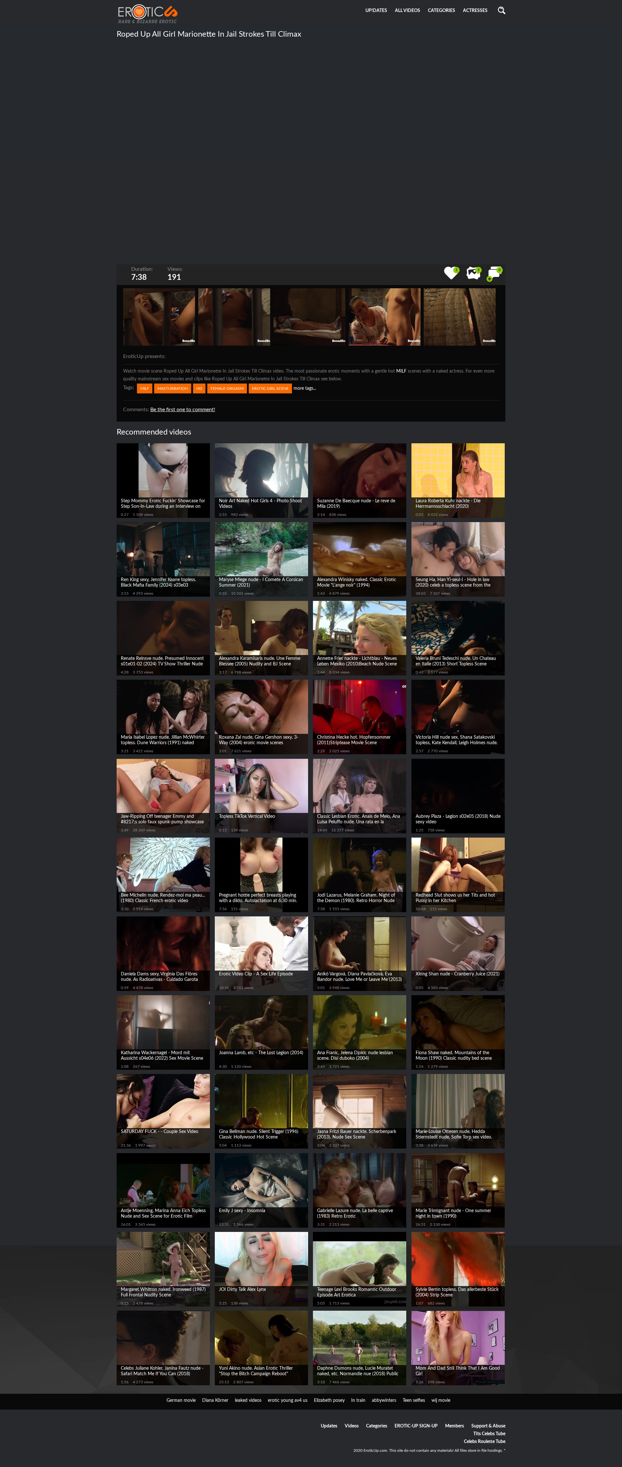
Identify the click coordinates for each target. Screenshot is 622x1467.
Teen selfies (414, 1400)
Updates (329, 1426)
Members (454, 1426)
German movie (181, 1400)
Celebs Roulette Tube (484, 1441)
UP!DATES (376, 10)
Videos (352, 1426)
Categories (376, 1426)
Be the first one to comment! (182, 409)
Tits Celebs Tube (489, 1434)
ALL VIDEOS (407, 10)
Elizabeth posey (329, 1400)
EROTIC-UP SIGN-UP (416, 1426)
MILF (401, 371)
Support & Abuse (488, 1426)
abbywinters (384, 1400)
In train (358, 1400)
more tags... (305, 388)
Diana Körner (215, 1400)
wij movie (441, 1400)
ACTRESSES (475, 10)
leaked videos (248, 1400)
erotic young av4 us (287, 1400)
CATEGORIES (441, 10)
